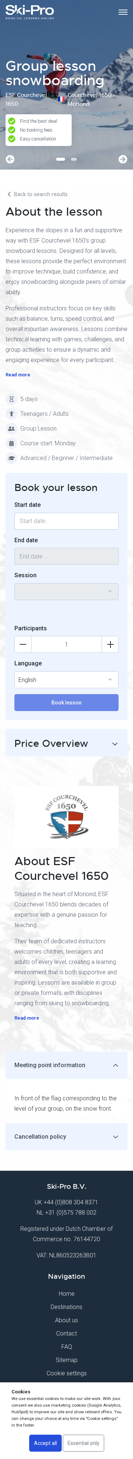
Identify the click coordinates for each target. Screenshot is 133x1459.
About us (66, 1320)
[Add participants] (110, 644)
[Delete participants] (22, 644)
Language (28, 663)
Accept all (45, 1443)
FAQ (66, 1346)
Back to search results (40, 194)
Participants (30, 628)
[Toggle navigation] (123, 12)
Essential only (83, 1443)
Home (67, 1293)
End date (26, 540)
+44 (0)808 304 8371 (71, 1202)
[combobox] (66, 591)
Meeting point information (49, 1065)
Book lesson (66, 703)
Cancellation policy (40, 1136)
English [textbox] (27, 679)
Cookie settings (67, 1373)
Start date (27, 504)
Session (25, 575)
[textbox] (66, 587)
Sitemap (67, 1360)
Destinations (66, 1306)
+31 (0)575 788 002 (70, 1212)
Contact (66, 1333)
